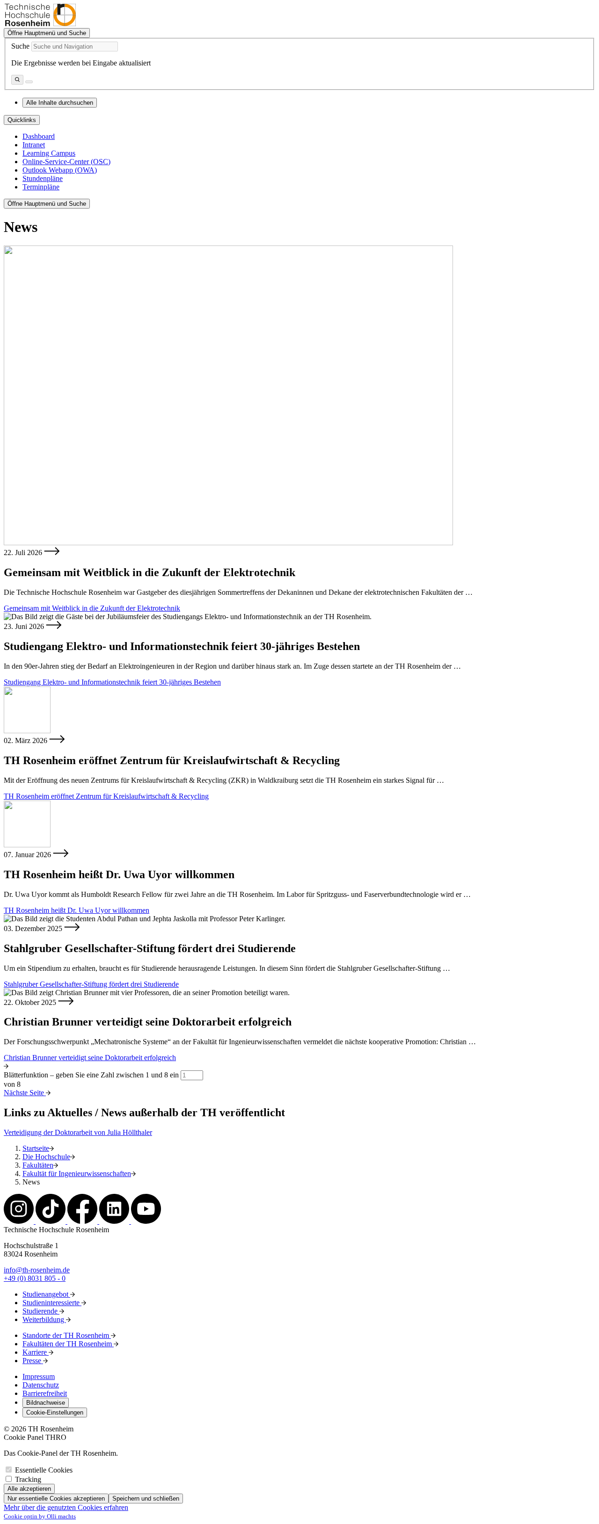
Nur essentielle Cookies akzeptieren (56, 1498)
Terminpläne (40, 187)
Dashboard (38, 136)
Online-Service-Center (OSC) (66, 162)
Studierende (40, 1311)
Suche (20, 46)
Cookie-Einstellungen (54, 1412)
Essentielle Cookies (44, 1470)
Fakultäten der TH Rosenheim (68, 1344)
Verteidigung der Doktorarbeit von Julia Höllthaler (78, 1132)
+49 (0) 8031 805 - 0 (35, 1278)
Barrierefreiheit (44, 1393)
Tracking (28, 1479)
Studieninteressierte (51, 1303)
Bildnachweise (45, 1402)
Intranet (33, 145)
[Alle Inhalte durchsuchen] (17, 80)
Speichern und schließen (145, 1498)
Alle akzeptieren (29, 1488)
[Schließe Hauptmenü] (29, 81)
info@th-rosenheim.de (37, 1270)
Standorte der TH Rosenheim (66, 1335)
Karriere (35, 1352)
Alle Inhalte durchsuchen (59, 102)
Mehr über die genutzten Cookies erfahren (66, 1507)
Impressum (38, 1376)
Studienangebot (46, 1294)
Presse (32, 1361)
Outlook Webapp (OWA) (59, 170)
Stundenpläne (42, 178)
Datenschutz (40, 1385)
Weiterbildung (44, 1319)
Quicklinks (21, 119)
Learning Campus (48, 153)
